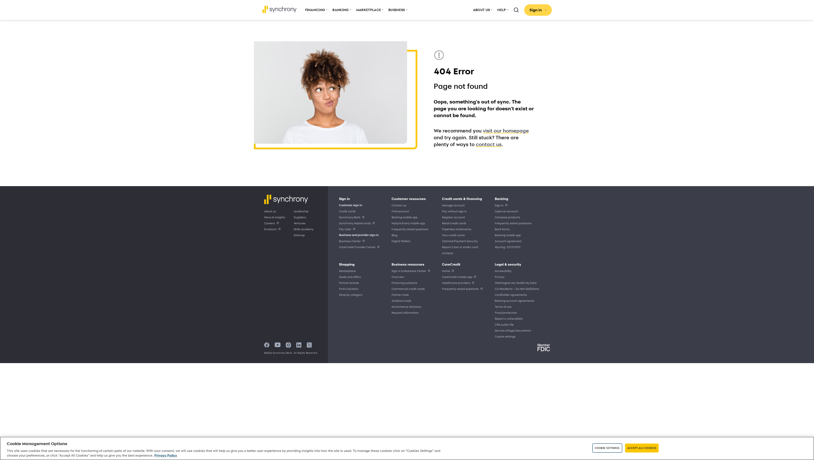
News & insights (274, 217)
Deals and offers (350, 277)
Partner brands (349, 283)
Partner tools (400, 294)
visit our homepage (506, 130)
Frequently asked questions (410, 229)
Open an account (506, 211)
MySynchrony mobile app (408, 223)
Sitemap (299, 235)
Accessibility (503, 271)
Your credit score (453, 235)
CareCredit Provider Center (357, 247)
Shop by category (350, 294)
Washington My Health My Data (515, 283)
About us (270, 211)
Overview (398, 277)
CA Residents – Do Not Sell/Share (517, 288)
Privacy (500, 277)
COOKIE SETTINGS (505, 336)
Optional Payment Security (460, 241)
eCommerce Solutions (406, 306)
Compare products (507, 217)
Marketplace (347, 271)
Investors (270, 229)
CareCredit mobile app (457, 277)
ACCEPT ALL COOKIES (641, 448)
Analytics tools (401, 300)
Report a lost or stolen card (460, 247)
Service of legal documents (513, 330)
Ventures (300, 223)
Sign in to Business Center (409, 271)
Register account (453, 217)
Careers (269, 223)
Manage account (453, 205)
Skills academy (303, 229)
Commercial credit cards (408, 288)
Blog (394, 235)
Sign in (499, 205)
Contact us (399, 205)
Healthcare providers (456, 283)
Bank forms (502, 229)
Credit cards (347, 211)
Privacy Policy (165, 455)
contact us (489, 144)
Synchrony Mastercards (355, 223)
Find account (400, 211)
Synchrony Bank (350, 217)
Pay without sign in (454, 211)
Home (446, 271)
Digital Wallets (401, 241)
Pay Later (345, 229)
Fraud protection (506, 312)
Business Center (350, 241)
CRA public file (504, 324)
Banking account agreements (514, 300)
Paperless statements (456, 229)
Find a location (348, 288)
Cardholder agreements (511, 294)
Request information (405, 312)
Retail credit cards (454, 223)
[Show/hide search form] (516, 10)
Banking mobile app (405, 217)
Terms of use (503, 306)
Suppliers (300, 217)
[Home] (279, 9)
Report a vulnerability (509, 318)
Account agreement (508, 241)
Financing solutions (404, 283)
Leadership (301, 211)
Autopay (447, 253)
